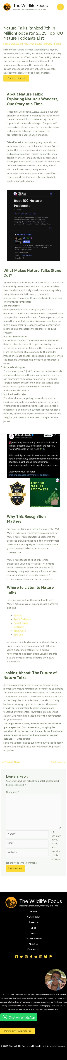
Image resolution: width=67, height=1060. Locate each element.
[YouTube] (35, 956)
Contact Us (33, 949)
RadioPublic (20, 630)
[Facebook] (16, 956)
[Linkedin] (40, 956)
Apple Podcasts (22, 619)
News (33, 933)
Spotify (18, 615)
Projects (33, 922)
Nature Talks (33, 917)
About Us (33, 944)
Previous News (11, 762)
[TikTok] (31, 956)
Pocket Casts (21, 623)
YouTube (18, 634)
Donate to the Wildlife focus (17, 1031)
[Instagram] (26, 956)
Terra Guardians (33, 938)
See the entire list (16, 78)
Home (33, 911)
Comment (12, 792)
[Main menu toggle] (60, 7)
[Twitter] (21, 956)
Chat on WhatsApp (22, 1017)
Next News (58, 762)
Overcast (19, 627)
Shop (33, 927)
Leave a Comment (13, 44)
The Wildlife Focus (30, 5)
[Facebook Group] (45, 956)
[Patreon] (50, 956)
